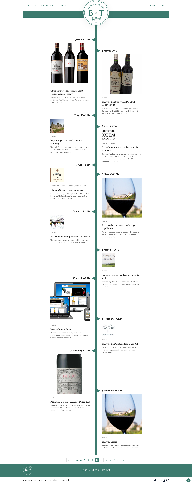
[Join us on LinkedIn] (161, 480)
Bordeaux (54, 186)
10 (97, 460)
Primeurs (111, 143)
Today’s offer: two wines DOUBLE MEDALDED (119, 103)
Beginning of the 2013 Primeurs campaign (66, 142)
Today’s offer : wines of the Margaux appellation (120, 227)
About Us (32, 5)
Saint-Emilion (80, 186)
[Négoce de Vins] (96, 12)
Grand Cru (69, 186)
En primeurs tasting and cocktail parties (70, 236)
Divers (53, 87)
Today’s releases (109, 441)
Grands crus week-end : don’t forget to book (120, 276)
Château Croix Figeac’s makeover (66, 190)
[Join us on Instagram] (167, 480)
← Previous (77, 460)
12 (106, 460)
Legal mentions (90, 470)
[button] (158, 5)
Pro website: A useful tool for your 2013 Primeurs (121, 149)
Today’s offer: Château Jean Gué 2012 (120, 343)
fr (163, 5)
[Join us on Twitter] (155, 480)
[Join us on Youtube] (164, 480)
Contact (151, 5)
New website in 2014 (60, 329)
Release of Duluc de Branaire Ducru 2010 (70, 401)
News (63, 5)
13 (110, 460)
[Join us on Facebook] (158, 480)
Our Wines (44, 5)
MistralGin (54, 5)
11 (101, 460)
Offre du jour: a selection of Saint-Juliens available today (67, 92)
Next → (117, 460)
